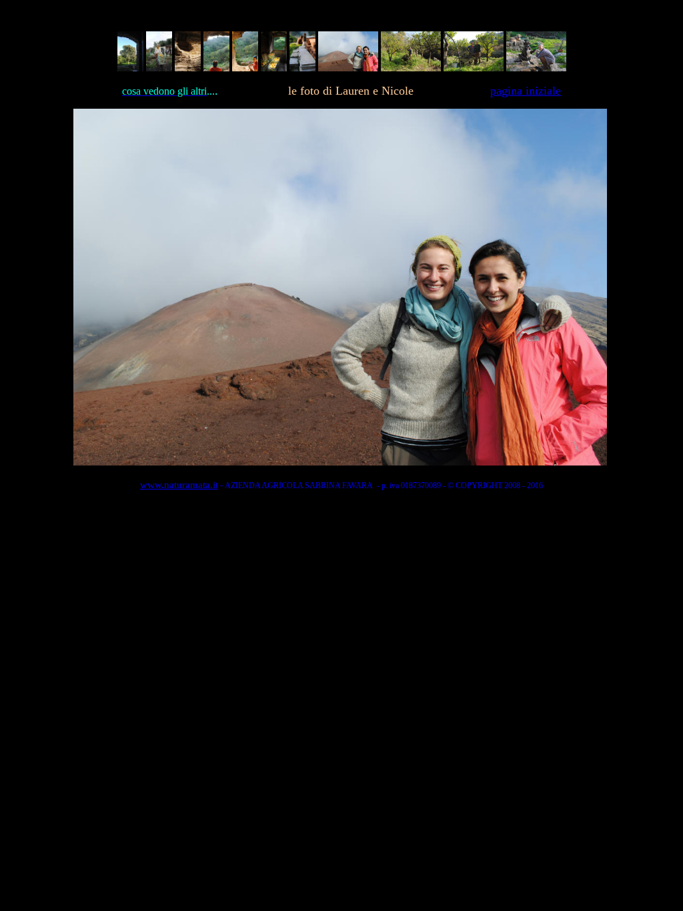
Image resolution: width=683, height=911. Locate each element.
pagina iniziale (525, 90)
